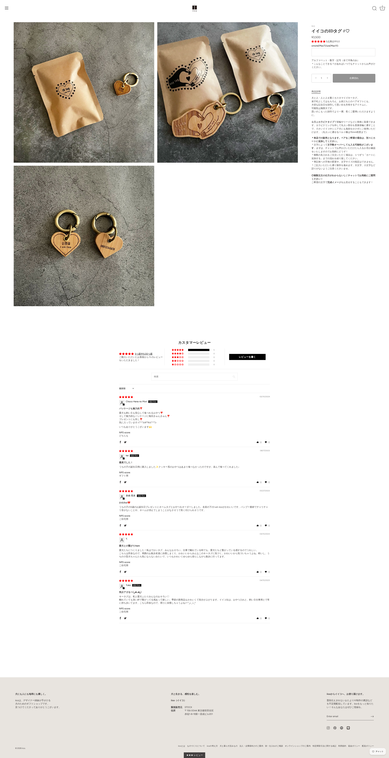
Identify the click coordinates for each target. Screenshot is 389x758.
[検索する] (374, 8)
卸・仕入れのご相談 (274, 746)
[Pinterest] (334, 727)
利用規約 (342, 746)
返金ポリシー (354, 746)
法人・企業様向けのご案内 (251, 746)
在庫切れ (354, 78)
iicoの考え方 (212, 746)
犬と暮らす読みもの (229, 746)
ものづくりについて (196, 746)
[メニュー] (6, 8)
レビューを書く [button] (247, 356)
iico (313, 26)
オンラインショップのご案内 (298, 746)
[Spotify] (341, 727)
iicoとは (181, 746)
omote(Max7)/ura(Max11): (325, 45)
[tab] (318, 91)
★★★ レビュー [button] (194, 755)
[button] (319, 41)
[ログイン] (372, 716)
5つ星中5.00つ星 (144, 354)
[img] (126, 397)
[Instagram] (328, 727)
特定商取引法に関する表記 (324, 746)
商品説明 (316, 91)
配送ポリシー (368, 746)
